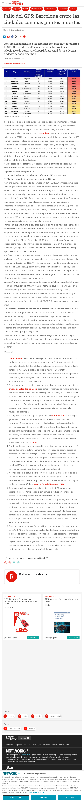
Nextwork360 (26, 755)
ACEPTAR (70, 797)
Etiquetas (18, 745)
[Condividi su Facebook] (12, 36)
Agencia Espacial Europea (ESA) (49, 484)
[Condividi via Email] (8, 36)
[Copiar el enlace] (20, 36)
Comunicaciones (50, 9)
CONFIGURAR (16, 797)
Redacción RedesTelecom (14, 64)
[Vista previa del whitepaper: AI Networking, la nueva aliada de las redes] (62, 622)
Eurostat (33, 442)
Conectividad (63, 9)
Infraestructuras (36, 9)
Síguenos (23, 738)
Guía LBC (73, 9)
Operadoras (6, 9)
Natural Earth (58, 415)
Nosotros (9, 745)
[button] (6, 3)
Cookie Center (64, 745)
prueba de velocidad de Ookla (23, 389)
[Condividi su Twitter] (16, 36)
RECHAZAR (43, 797)
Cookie (54, 745)
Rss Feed (27, 745)
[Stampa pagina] (24, 36)
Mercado (25, 9)
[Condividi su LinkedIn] (4, 36)
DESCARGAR (33, 638)
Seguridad (16, 9)
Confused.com (43, 133)
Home (6, 30)
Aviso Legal (36, 745)
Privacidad (46, 745)
